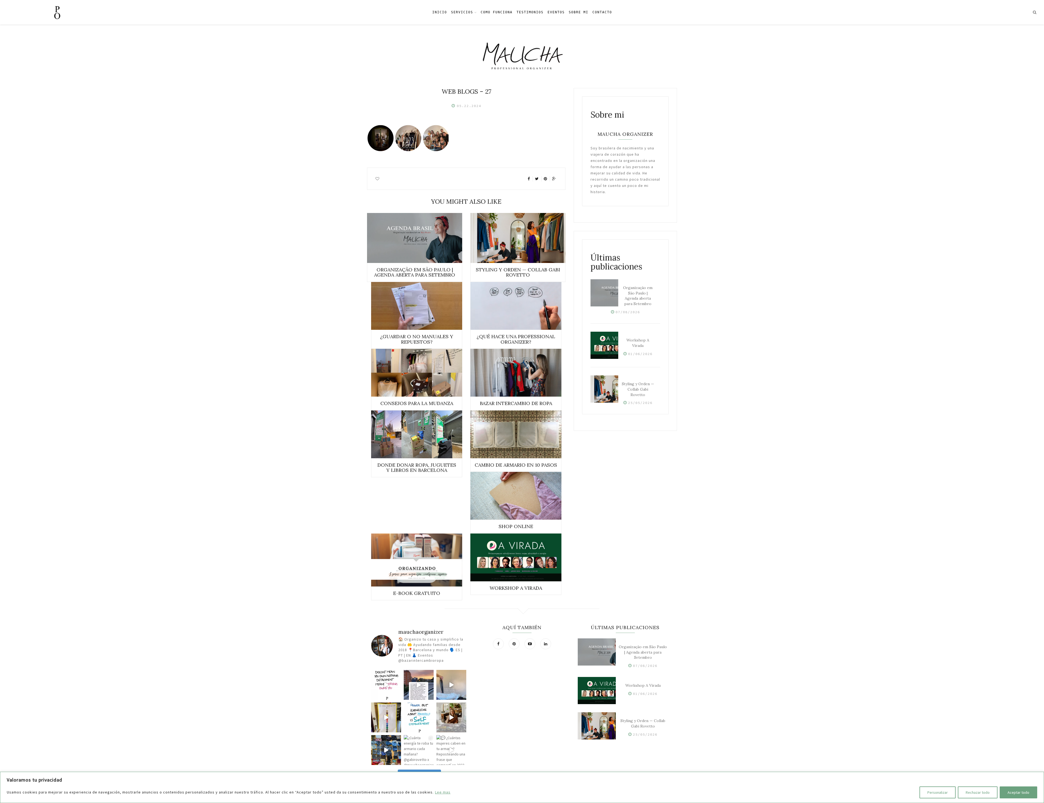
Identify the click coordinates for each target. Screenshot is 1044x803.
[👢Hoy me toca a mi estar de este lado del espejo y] (386, 717)
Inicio (439, 12)
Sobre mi (578, 12)
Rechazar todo (978, 792)
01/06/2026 (640, 354)
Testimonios (530, 12)
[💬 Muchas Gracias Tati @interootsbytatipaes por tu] (451, 717)
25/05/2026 (640, 403)
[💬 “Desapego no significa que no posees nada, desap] (386, 685)
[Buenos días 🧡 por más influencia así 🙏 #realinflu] (419, 685)
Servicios (462, 12)
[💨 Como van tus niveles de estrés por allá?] (451, 685)
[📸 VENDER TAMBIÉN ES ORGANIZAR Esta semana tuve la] (386, 750)
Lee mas (442, 792)
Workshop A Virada (637, 343)
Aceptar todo (1018, 792)
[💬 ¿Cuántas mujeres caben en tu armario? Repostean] (451, 750)
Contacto (602, 12)
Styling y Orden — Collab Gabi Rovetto (638, 389)
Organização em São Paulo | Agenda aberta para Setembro (637, 295)
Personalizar (937, 792)
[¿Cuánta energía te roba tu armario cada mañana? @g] (419, 750)
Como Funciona (496, 12)
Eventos (556, 12)
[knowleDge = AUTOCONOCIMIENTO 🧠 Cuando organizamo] (419, 717)
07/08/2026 (628, 312)
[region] (522, 787)
